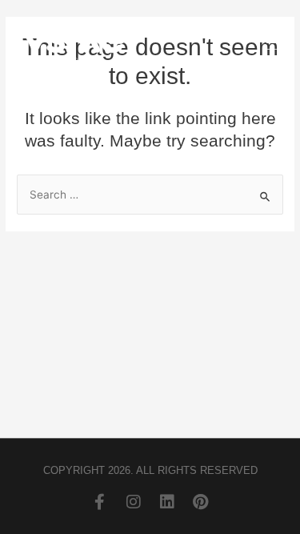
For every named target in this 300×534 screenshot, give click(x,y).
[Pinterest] (201, 502)
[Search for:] (150, 195)
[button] (276, 44)
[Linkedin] (167, 502)
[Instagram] (134, 502)
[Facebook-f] (100, 502)
